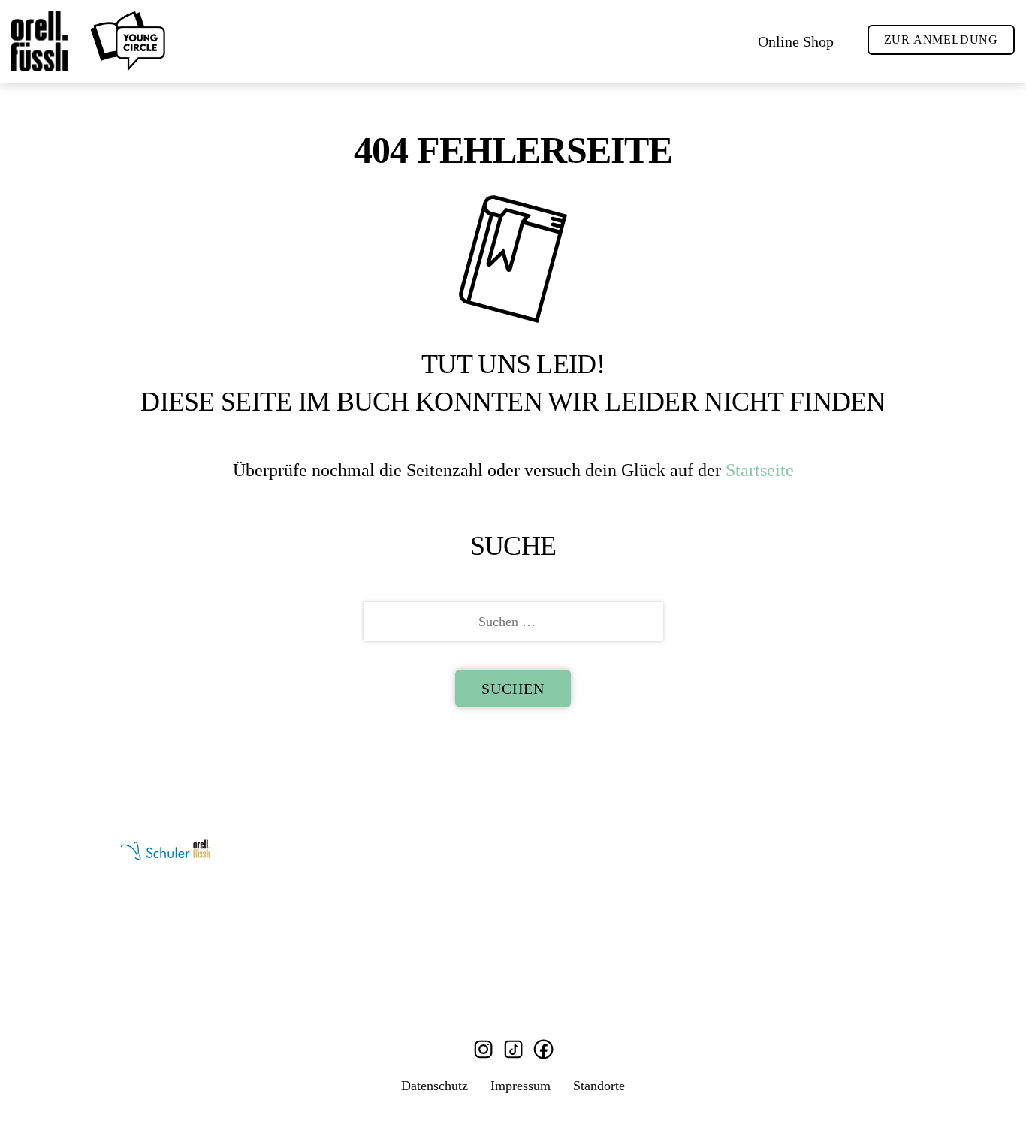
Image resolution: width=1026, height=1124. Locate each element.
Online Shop (796, 41)
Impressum (520, 1085)
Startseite (760, 470)
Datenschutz (434, 1085)
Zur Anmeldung (941, 39)
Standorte (599, 1085)
